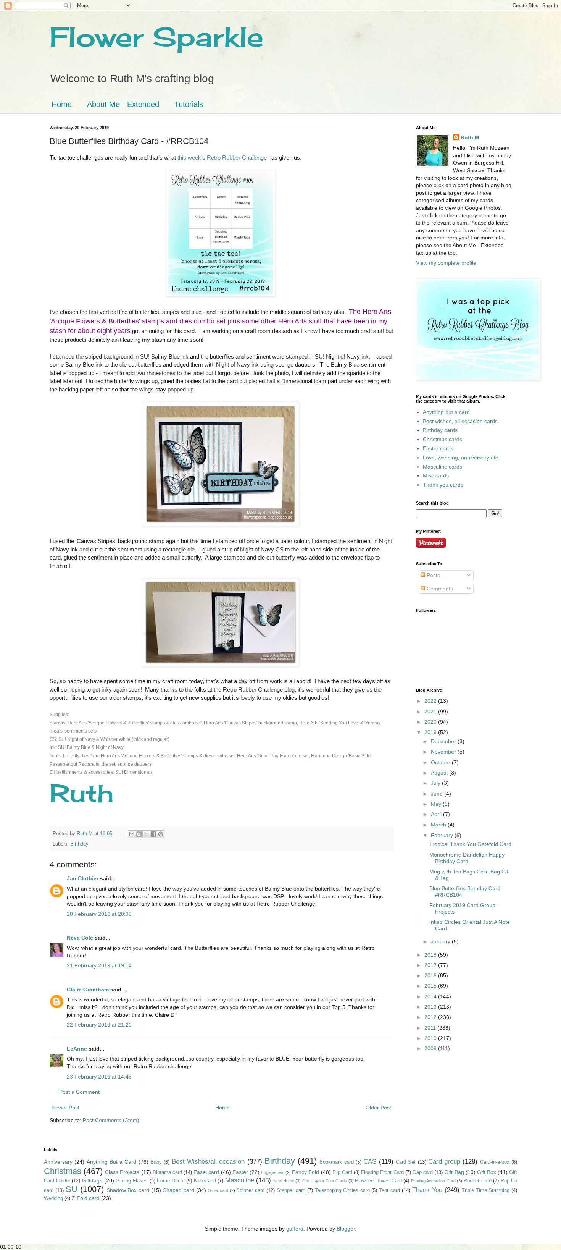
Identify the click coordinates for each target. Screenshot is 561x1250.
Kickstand (205, 1181)
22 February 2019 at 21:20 (99, 1025)
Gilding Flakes (132, 1181)
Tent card (389, 1190)
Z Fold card (86, 1198)
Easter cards (438, 448)
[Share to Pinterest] (160, 834)
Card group (444, 1161)
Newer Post (65, 1107)
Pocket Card (478, 1181)
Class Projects (122, 1172)
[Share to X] (146, 834)
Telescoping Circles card (342, 1190)
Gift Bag (454, 1172)
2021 (431, 711)
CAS (369, 1161)
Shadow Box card (128, 1190)
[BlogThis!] (139, 834)
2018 (431, 955)
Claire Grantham (88, 989)
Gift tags (92, 1180)
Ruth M (470, 137)
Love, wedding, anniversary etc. (461, 457)
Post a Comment (79, 1092)
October (441, 762)
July (436, 783)
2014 (431, 996)
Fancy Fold (305, 1172)
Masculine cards (442, 467)
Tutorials (188, 104)
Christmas (62, 1171)
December (444, 741)
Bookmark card (336, 1162)
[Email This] (131, 834)
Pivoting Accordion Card (433, 1181)
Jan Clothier (82, 878)
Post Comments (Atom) (111, 1120)
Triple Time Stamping (486, 1190)
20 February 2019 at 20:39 (99, 914)
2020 (431, 722)
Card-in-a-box (494, 1162)
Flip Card (342, 1172)
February (443, 835)
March (439, 824)
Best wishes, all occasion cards (460, 421)
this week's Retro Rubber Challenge (222, 157)
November (444, 752)
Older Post (378, 1107)
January (441, 941)
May (437, 804)
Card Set (406, 1162)
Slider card (218, 1190)
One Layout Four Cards (324, 1181)
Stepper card (291, 1190)
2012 (431, 1017)
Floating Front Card (382, 1172)
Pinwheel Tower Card (378, 1181)
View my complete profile (446, 263)
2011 (430, 1028)
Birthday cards (440, 430)
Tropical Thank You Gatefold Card (470, 844)
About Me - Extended (123, 104)
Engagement (272, 1172)
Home (62, 104)
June (437, 794)
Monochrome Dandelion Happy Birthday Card (467, 858)
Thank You (427, 1189)
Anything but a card (446, 412)
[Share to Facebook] (153, 834)
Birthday (79, 844)
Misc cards (436, 475)
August (440, 773)
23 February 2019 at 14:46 (99, 1077)
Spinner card (250, 1190)
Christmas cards (442, 439)
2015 (431, 986)
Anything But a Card (112, 1162)
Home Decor (171, 1181)
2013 (431, 1007)
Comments (439, 588)
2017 (431, 965)
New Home (283, 1181)
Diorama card (167, 1172)
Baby (156, 1162)
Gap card (423, 1172)
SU (71, 1189)
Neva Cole (80, 938)
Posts (432, 575)
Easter (240, 1172)
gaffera (294, 1229)
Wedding (53, 1198)
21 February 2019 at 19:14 (99, 965)
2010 (431, 1038)
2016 (431, 975)
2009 (431, 1048)
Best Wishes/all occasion (208, 1161)
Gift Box (486, 1172)
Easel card (206, 1172)
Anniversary (58, 1162)
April (437, 814)
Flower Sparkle (156, 36)
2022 (431, 701)
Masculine (239, 1180)
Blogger (346, 1229)
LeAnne (77, 1049)
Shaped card (178, 1190)
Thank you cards (443, 485)
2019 (431, 732)
